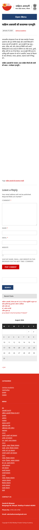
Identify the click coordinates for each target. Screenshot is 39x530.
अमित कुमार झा (6, 311)
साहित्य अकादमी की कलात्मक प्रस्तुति (15, 181)
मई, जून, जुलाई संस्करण (8, 463)
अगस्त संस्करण (6, 485)
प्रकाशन (4, 395)
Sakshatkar (6, 390)
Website (5, 247)
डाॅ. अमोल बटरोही (6, 308)
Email (5, 238)
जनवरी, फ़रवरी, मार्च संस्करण (9, 435)
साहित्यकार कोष (6, 425)
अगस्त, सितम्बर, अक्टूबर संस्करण (10, 460)
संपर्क (3, 490)
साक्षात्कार (4, 430)
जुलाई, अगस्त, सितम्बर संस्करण (10, 448)
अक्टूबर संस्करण (6, 480)
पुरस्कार (4, 392)
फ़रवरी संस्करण (6, 470)
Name (5, 228)
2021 (3, 455)
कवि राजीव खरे (6, 306)
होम (3, 408)
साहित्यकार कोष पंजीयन (8, 428)
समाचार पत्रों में (6, 423)
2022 (3, 443)
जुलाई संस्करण (6, 488)
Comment (6, 200)
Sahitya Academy (20, 30)
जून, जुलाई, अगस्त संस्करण (9, 440)
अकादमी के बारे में (6, 411)
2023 (3, 433)
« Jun (4, 367)
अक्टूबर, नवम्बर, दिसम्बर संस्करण (10, 445)
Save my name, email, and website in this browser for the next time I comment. (18, 260)
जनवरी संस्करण (6, 473)
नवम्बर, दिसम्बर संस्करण (8, 458)
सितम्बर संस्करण (6, 483)
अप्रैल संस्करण (6, 465)
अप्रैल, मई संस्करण (7, 438)
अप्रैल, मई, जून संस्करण (8, 450)
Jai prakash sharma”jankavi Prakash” (14, 313)
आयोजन (4, 418)
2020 (3, 475)
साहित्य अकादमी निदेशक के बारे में (10, 413)
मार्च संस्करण (5, 468)
